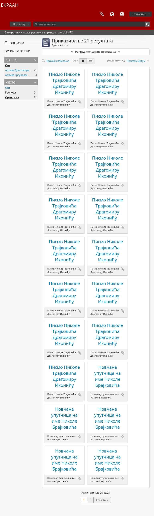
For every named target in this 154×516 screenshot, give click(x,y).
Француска (12, 97)
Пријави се (139, 14)
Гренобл (10, 92)
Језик (112, 14)
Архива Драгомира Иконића (23, 70)
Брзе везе (122, 14)
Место (10, 82)
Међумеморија (102, 14)
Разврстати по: (116, 61)
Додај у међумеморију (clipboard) (79, 102)
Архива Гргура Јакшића (19, 75)
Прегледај (19, 24)
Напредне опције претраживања (95, 51)
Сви (7, 65)
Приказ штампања (57, 61)
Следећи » (102, 500)
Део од (11, 59)
